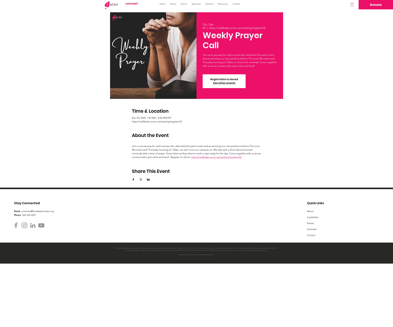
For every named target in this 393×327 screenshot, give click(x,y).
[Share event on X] (140, 179)
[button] (352, 4)
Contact (311, 235)
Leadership (312, 217)
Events (310, 223)
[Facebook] (16, 225)
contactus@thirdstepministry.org (37, 211)
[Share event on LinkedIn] (148, 179)
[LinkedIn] (33, 225)
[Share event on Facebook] (133, 179)
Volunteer (312, 229)
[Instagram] (24, 225)
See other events (224, 83)
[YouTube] (41, 225)
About (310, 211)
